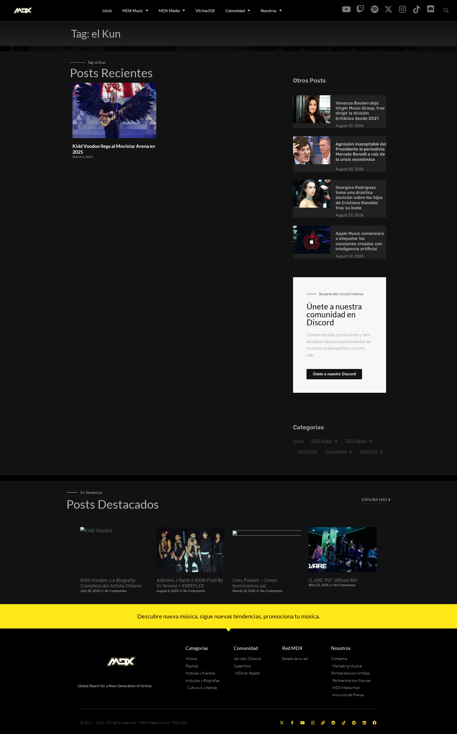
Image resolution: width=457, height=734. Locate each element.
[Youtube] (302, 723)
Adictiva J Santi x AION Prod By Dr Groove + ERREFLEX (190, 583)
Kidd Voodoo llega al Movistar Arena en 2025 (113, 149)
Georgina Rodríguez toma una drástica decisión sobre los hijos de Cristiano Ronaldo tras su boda (359, 197)
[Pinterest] (354, 723)
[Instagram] (313, 723)
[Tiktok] (344, 723)
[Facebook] (375, 723)
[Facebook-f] (292, 723)
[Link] (323, 723)
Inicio (107, 10)
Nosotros (269, 10)
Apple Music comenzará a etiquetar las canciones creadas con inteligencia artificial (360, 241)
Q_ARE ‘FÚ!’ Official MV (333, 580)
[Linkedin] (364, 723)
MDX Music (132, 10)
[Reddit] (333, 723)
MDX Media (169, 10)
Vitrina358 (205, 10)
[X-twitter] (282, 723)
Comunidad (235, 10)
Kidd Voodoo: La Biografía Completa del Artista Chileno (111, 583)
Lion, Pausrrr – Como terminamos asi (254, 583)
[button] (446, 10)
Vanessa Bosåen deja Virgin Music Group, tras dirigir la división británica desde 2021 (360, 111)
